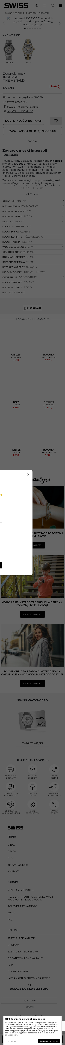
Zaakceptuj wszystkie (49, 1041)
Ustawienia (11, 1041)
